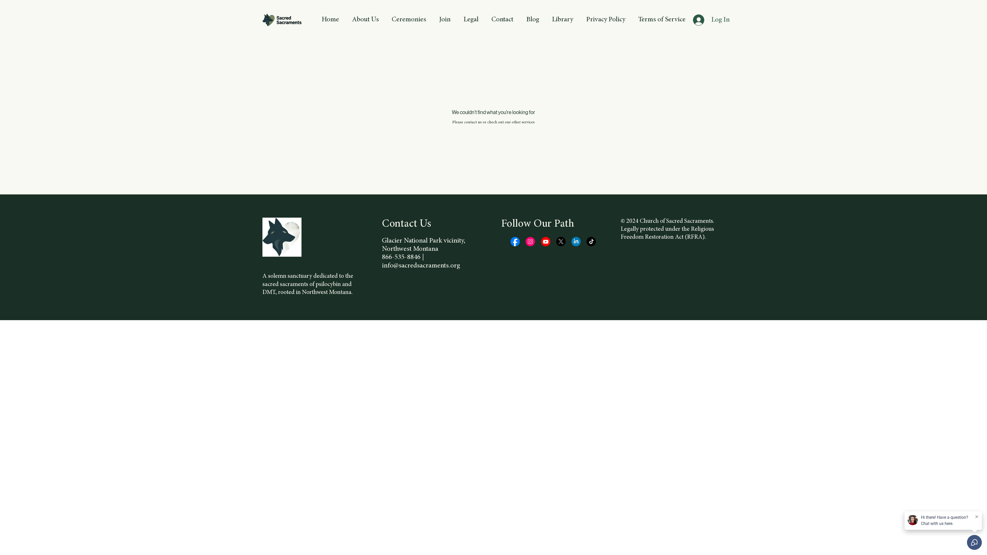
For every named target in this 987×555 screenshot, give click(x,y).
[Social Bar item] (515, 241)
